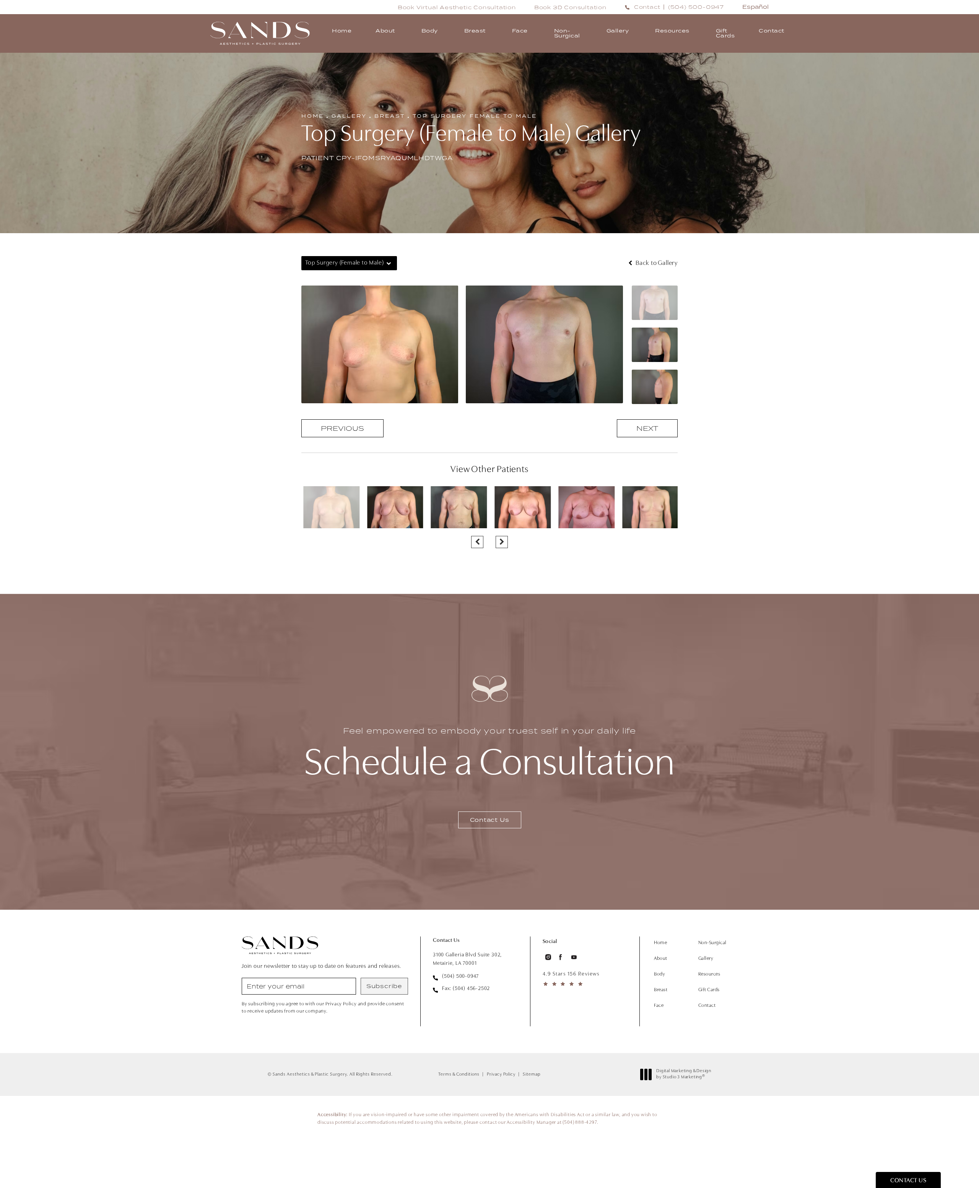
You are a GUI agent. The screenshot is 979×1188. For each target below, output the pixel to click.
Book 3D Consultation (570, 7)
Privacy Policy (501, 1074)
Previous (342, 428)
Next (647, 428)
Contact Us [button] (908, 1181)
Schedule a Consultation (489, 754)
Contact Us (489, 819)
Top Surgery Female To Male (475, 116)
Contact (647, 6)
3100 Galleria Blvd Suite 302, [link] (467, 959)
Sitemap (532, 1074)
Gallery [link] (618, 30)
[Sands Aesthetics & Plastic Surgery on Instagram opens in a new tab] (547, 957)
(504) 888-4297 (580, 1122)
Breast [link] (475, 30)
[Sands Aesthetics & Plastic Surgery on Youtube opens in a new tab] (574, 957)
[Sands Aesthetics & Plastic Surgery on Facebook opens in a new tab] (560, 957)
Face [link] (520, 30)
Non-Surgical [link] (567, 33)
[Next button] (502, 542)
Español (755, 7)
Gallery (349, 116)
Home (312, 116)
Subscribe (384, 986)
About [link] (385, 30)
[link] (696, 6)
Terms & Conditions (459, 1074)
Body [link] (429, 30)
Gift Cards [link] (725, 33)
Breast (389, 116)
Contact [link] (771, 30)
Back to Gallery (656, 263)
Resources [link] (672, 30)
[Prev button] (477, 542)
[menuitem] (341, 33)
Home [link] (341, 30)
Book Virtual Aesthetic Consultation (457, 7)
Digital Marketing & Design (683, 1074)
